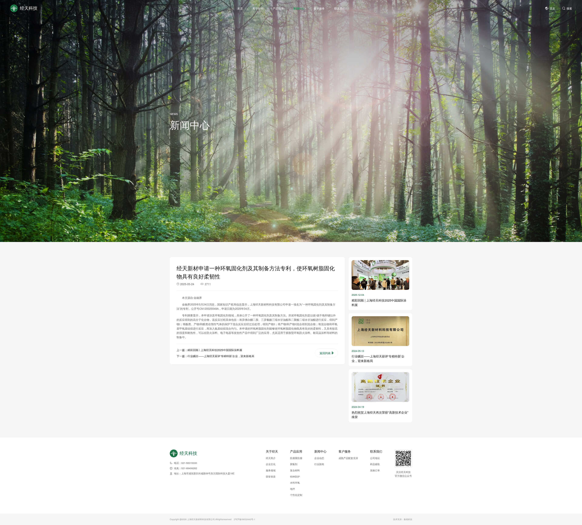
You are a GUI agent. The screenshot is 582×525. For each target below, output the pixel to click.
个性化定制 (296, 495)
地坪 (292, 489)
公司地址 (375, 458)
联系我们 (339, 8)
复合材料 (295, 470)
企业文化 (271, 464)
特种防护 (295, 476)
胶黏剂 (293, 464)
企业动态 (319, 458)
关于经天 (257, 8)
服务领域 (271, 470)
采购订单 (375, 470)
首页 (240, 8)
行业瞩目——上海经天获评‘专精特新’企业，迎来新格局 (220, 356)
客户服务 (319, 8)
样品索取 (375, 464)
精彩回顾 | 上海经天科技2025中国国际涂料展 (214, 350)
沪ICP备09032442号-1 (244, 519)
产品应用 (278, 8)
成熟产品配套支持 (348, 458)
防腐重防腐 (296, 458)
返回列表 (325, 353)
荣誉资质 (271, 476)
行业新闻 (319, 464)
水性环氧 (295, 482)
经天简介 (271, 458)
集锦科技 (408, 519)
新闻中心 (298, 8)
